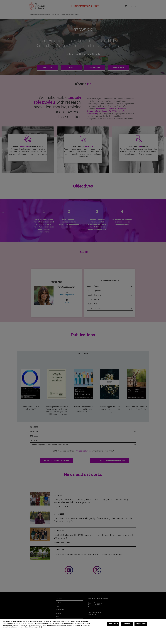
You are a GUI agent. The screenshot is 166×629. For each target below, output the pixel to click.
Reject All (127, 623)
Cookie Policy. (37, 627)
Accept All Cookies (141, 623)
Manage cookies (113, 623)
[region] (83, 624)
